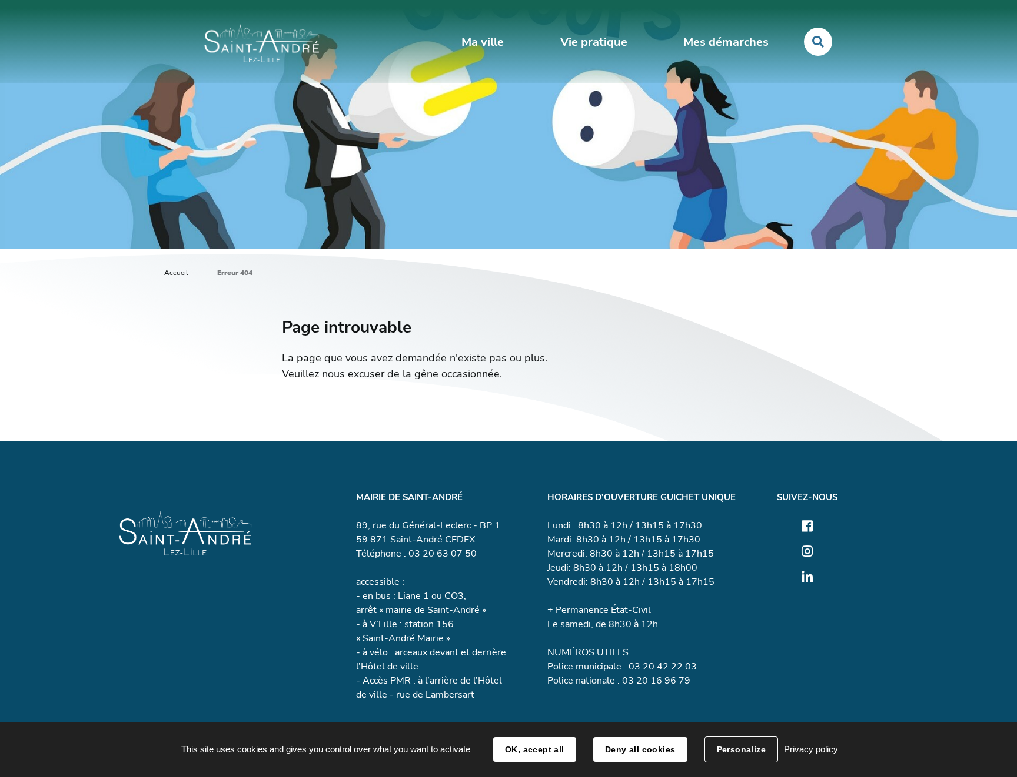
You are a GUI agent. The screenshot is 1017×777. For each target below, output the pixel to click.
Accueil (176, 272)
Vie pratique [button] (593, 42)
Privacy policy (811, 749)
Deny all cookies (640, 749)
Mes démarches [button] (726, 42)
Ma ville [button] (482, 42)
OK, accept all (534, 749)
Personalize (741, 749)
